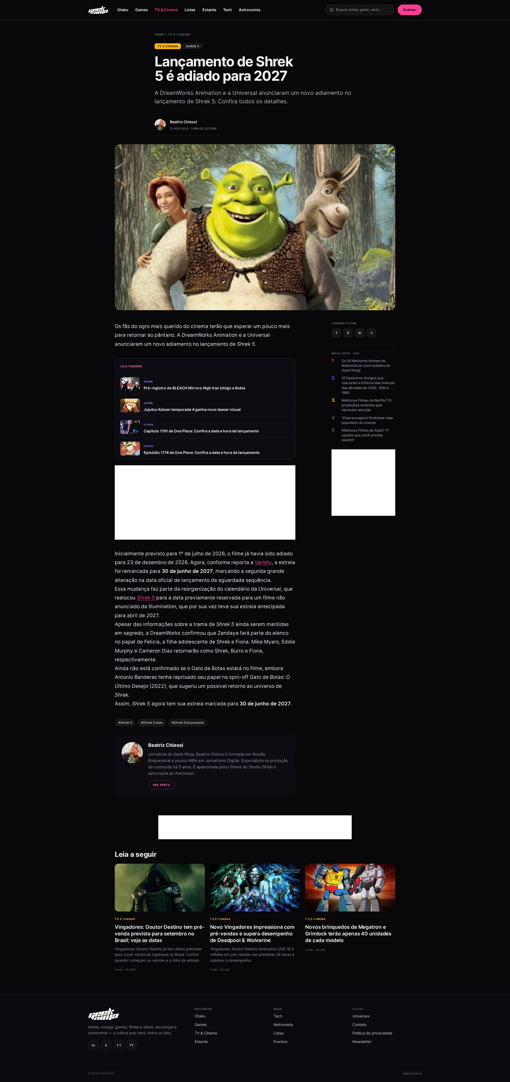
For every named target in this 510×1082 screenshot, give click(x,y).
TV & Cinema (166, 9)
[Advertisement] (205, 502)
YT (119, 1045)
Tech (227, 9)
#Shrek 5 (125, 723)
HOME (159, 34)
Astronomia (249, 9)
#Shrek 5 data (152, 723)
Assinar (409, 9)
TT (132, 1045)
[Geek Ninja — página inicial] (98, 10)
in (359, 333)
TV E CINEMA (179, 34)
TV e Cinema (168, 46)
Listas (190, 9)
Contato (359, 1024)
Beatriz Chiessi (183, 122)
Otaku (122, 9)
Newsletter (361, 1041)
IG (93, 1045)
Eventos (280, 1041)
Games (141, 9)
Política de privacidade (372, 1033)
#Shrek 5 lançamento (188, 723)
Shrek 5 (192, 46)
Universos (360, 1016)
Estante (209, 9)
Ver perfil (162, 784)
